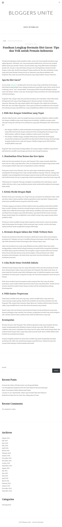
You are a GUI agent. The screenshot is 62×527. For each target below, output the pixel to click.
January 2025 (6, 486)
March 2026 (5, 450)
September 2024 (7, 491)
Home (4, 40)
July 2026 (5, 440)
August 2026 (6, 438)
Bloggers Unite (31, 13)
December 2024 (7, 488)
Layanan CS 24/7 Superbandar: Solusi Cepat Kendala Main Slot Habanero (24, 393)
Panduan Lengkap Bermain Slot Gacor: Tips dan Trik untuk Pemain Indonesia (31, 49)
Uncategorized (6, 505)
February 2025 (6, 483)
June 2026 (5, 443)
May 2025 (5, 476)
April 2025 (5, 478)
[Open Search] (59, 2)
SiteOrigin (40, 522)
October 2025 (6, 463)
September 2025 (7, 466)
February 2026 (6, 453)
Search (4, 367)
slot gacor (14, 85)
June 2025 (5, 473)
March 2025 (5, 481)
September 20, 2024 (31, 44)
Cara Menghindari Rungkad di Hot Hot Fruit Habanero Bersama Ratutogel (24, 388)
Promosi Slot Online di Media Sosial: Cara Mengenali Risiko (20, 385)
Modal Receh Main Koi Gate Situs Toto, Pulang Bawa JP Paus (20, 395)
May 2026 (5, 445)
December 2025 (7, 458)
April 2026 (5, 448)
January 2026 (6, 455)
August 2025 (6, 468)
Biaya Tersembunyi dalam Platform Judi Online (16, 390)
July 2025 (5, 471)
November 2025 (7, 460)
